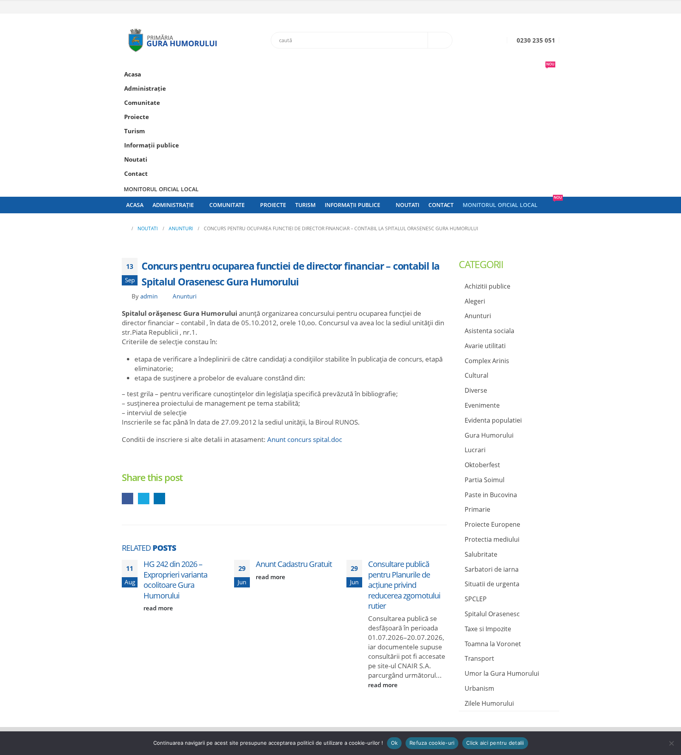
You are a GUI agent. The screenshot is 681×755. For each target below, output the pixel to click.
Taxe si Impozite (488, 629)
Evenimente (482, 405)
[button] (551, 100)
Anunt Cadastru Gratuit (294, 563)
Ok (394, 743)
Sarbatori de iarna (492, 569)
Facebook (127, 498)
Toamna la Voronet (493, 643)
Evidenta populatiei (493, 420)
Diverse (476, 390)
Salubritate (481, 554)
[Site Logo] (171, 40)
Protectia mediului (492, 539)
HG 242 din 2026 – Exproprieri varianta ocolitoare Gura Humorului (175, 579)
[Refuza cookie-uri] (671, 743)
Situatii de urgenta (492, 584)
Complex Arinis (487, 360)
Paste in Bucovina (491, 494)
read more (159, 608)
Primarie (477, 509)
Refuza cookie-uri (431, 743)
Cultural (476, 375)
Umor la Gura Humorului (502, 673)
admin (149, 296)
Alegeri (475, 301)
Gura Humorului (489, 435)
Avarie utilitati (485, 345)
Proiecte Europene (492, 524)
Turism (134, 131)
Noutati (135, 159)
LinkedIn (159, 498)
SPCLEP (476, 599)
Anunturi (185, 296)
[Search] (440, 40)
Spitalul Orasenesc (492, 614)
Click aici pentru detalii (495, 743)
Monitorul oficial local (161, 189)
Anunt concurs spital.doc (304, 439)
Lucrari (475, 450)
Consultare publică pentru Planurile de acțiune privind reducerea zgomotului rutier (404, 584)
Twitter (143, 498)
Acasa (132, 74)
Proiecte (136, 117)
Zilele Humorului (489, 703)
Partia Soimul (484, 479)
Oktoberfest (482, 464)
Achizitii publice (487, 286)
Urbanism (479, 688)
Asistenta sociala (489, 330)
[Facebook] (554, 7)
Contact (136, 173)
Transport (479, 658)
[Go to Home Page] (124, 228)
